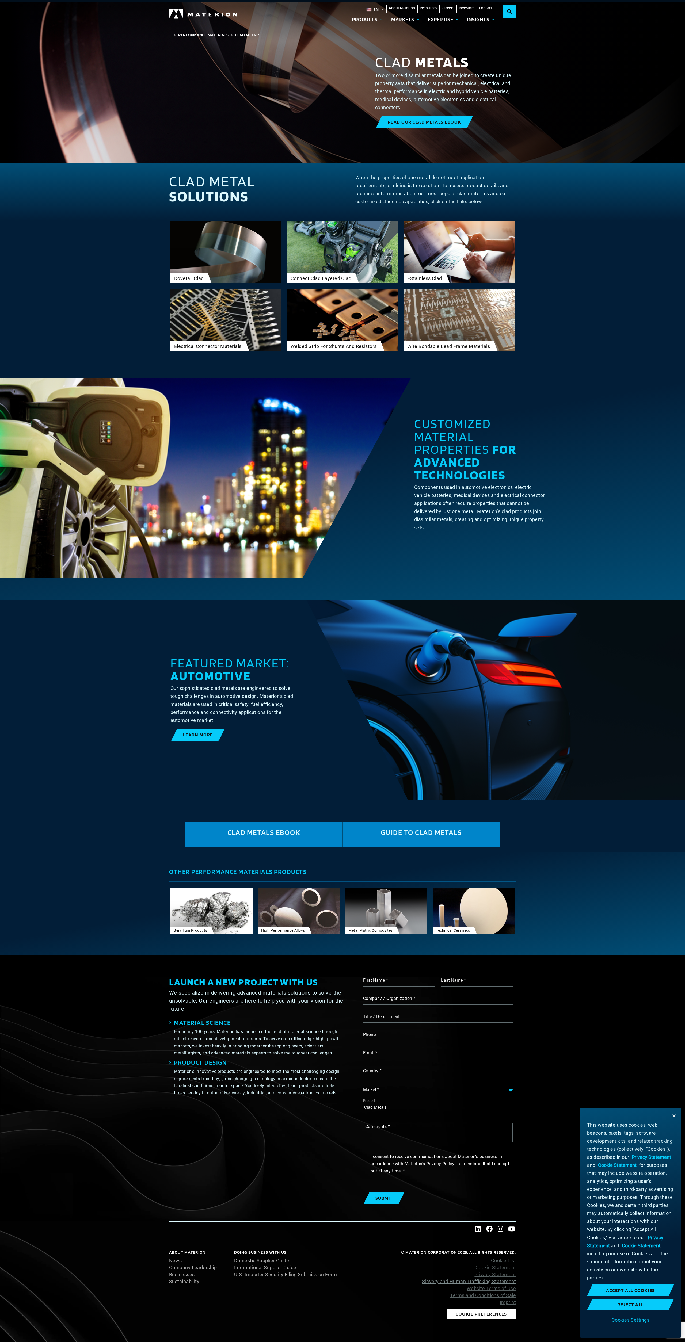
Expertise (440, 19)
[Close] (674, 1116)
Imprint (508, 1302)
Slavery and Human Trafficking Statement (469, 1281)
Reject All (630, 1304)
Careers (448, 8)
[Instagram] (501, 1230)
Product (369, 1101)
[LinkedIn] (478, 1230)
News (175, 1260)
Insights (478, 19)
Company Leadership (193, 1267)
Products (365, 19)
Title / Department (381, 1016)
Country (371, 1070)
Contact (485, 8)
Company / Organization (387, 998)
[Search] (509, 11)
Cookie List (503, 1260)
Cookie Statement (495, 1267)
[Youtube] (512, 1230)
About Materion (402, 8)
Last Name (452, 980)
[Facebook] (489, 1230)
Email (368, 1052)
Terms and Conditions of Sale (483, 1295)
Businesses (182, 1274)
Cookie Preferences (481, 1314)
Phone (369, 1034)
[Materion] (203, 14)
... (170, 34)
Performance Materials (203, 34)
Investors (467, 8)
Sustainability (184, 1281)
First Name (374, 980)
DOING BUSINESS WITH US (260, 1252)
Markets (402, 19)
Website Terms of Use (491, 1288)
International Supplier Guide (265, 1267)
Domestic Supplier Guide (261, 1260)
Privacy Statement (495, 1274)
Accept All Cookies (630, 1290)
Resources (428, 8)
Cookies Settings (630, 1319)
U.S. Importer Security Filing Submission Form (285, 1274)
